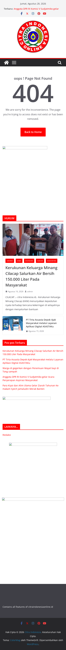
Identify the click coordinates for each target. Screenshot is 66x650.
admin (30, 291)
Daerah (10, 261)
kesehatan (51, 261)
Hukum (40, 261)
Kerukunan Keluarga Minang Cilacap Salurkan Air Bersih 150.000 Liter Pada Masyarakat (31, 276)
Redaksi (7, 434)
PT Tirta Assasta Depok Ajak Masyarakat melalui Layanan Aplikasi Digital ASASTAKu (41, 323)
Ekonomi (29, 261)
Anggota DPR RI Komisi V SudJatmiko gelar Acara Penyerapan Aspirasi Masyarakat (36, 10)
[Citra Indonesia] (6, 62)
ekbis (19, 261)
